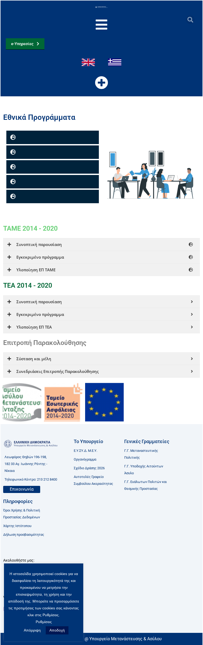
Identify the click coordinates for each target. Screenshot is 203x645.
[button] (190, 19)
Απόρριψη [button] (32, 630)
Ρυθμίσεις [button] (44, 622)
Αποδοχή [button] (57, 630)
